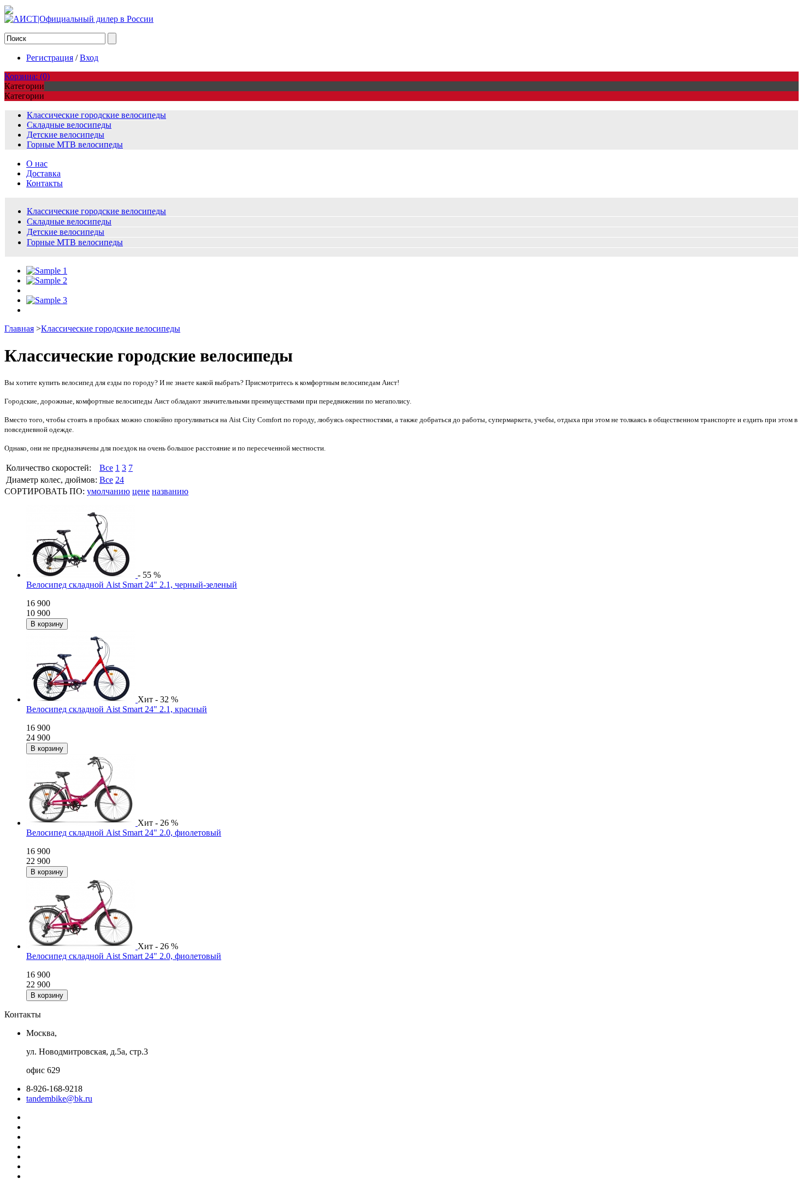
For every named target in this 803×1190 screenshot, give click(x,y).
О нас (37, 163)
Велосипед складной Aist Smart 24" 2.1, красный (116, 709)
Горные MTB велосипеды (75, 144)
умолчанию (108, 491)
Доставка (43, 173)
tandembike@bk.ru (59, 1098)
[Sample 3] (46, 300)
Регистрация (49, 57)
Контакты (44, 183)
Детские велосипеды (65, 134)
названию (170, 491)
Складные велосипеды (69, 124)
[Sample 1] (46, 270)
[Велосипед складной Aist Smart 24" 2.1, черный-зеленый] (82, 574)
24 (119, 479)
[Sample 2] (46, 280)
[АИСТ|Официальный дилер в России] (78, 18)
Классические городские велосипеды (96, 115)
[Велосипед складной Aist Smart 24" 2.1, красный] (82, 699)
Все (106, 467)
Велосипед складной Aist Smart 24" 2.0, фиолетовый (123, 832)
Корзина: (27, 76)
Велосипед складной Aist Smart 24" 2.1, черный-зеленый (131, 584)
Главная (19, 328)
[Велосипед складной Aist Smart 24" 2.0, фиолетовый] (82, 822)
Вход (89, 57)
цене (141, 491)
